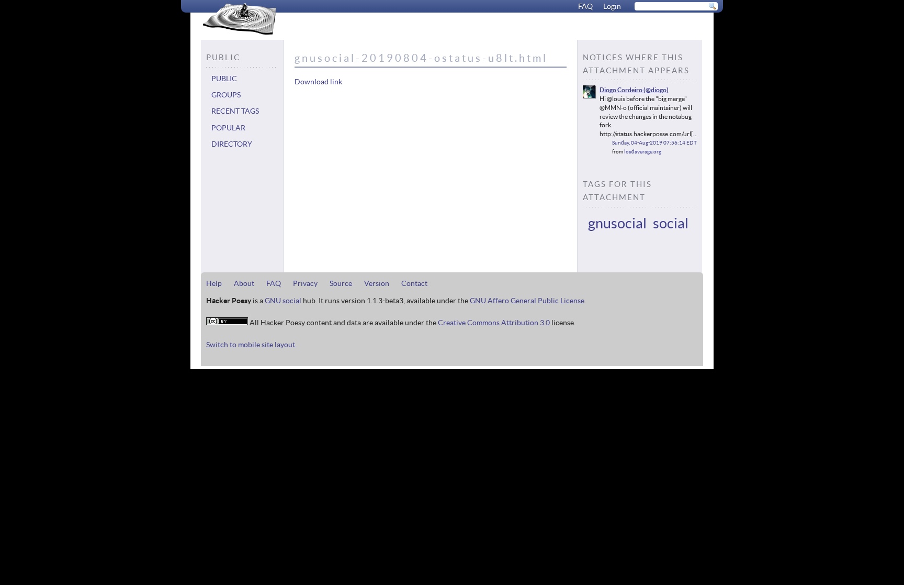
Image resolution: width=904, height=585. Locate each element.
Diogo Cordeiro (621, 89)
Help (214, 283)
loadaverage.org (642, 151)
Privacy (305, 283)
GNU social (283, 300)
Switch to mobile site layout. (251, 344)
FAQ (585, 6)
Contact (414, 283)
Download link (318, 82)
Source (341, 283)
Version (376, 283)
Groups (226, 95)
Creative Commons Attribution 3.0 (494, 322)
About (244, 283)
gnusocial (617, 223)
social (670, 223)
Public (224, 78)
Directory (231, 144)
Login (612, 6)
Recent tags (235, 111)
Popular (228, 128)
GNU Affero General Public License (527, 300)
